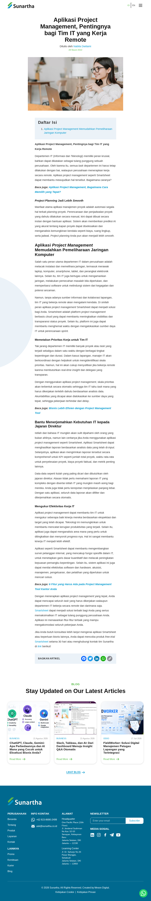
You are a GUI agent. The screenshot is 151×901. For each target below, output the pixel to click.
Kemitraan (13, 860)
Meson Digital (102, 887)
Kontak (11, 842)
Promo (11, 854)
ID (128, 5)
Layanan (12, 836)
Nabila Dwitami (82, 46)
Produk (11, 830)
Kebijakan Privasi (86, 892)
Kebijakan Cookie (64, 892)
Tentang (12, 825)
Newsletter (99, 813)
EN (133, 5)
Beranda (12, 819)
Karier (11, 865)
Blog (10, 871)
